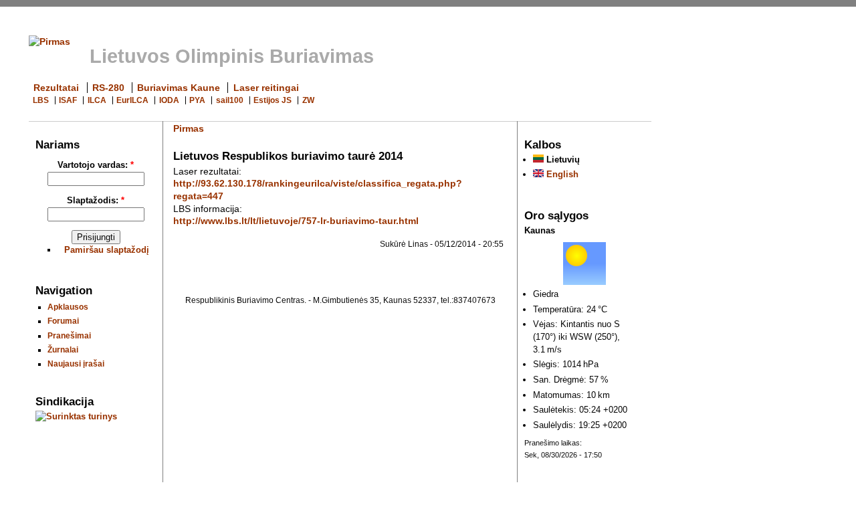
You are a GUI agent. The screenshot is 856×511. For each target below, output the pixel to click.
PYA (197, 100)
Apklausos (67, 306)
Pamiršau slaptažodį (106, 250)
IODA (169, 100)
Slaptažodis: (95, 200)
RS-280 (108, 87)
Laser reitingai (266, 87)
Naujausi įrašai (75, 363)
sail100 (229, 100)
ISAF (68, 100)
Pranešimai (69, 335)
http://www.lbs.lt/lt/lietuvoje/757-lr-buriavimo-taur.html (296, 220)
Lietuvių (562, 160)
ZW (308, 100)
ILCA (97, 100)
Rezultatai (56, 87)
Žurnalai (62, 349)
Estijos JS (272, 100)
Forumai (63, 320)
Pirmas (188, 128)
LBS (41, 100)
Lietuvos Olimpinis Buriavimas (232, 56)
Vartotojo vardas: (96, 165)
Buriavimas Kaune (178, 87)
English (561, 174)
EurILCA (132, 100)
